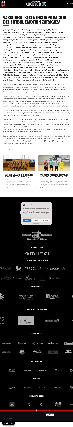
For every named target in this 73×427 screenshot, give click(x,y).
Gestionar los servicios (27, 215)
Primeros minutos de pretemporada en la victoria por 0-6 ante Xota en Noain (54, 176)
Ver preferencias (45, 220)
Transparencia (65, 415)
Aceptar (27, 220)
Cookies (41, 415)
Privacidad (33, 415)
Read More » (7, 187)
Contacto (24, 415)
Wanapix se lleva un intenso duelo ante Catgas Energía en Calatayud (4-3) (19, 176)
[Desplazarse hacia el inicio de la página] (36, 410)
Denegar (36, 220)
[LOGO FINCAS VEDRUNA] (21, 320)
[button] (49, 205)
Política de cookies (36, 223)
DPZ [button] (56, 415)
